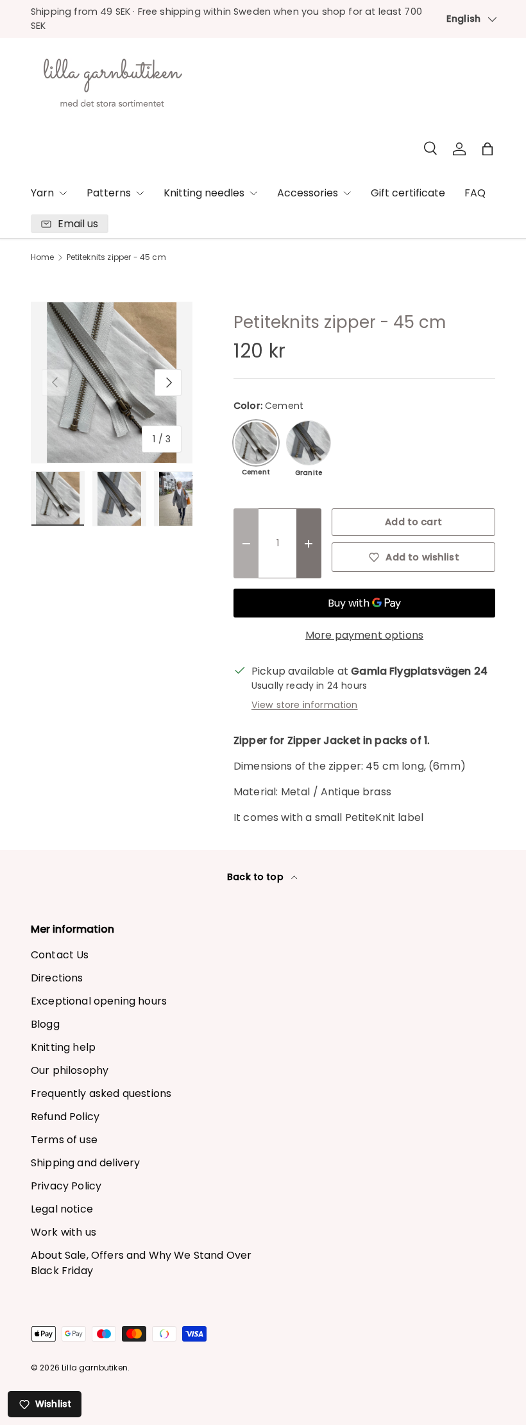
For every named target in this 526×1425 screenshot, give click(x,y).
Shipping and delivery (85, 1162)
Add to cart (413, 521)
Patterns (109, 193)
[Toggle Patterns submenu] (140, 193)
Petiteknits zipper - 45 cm (116, 257)
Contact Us (60, 954)
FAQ (475, 193)
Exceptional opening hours (99, 1001)
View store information (304, 704)
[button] (487, 149)
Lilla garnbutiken (95, 1367)
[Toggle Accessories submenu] (347, 193)
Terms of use (64, 1139)
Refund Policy (65, 1116)
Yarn (42, 193)
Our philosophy (69, 1070)
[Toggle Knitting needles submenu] (253, 193)
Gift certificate (408, 193)
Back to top (256, 876)
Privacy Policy (66, 1186)
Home (43, 257)
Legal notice (62, 1209)
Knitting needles (204, 193)
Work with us (63, 1232)
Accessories (307, 193)
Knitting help (63, 1047)
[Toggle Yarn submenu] (63, 193)
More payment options (364, 635)
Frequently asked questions (101, 1093)
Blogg (45, 1024)
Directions (57, 978)
